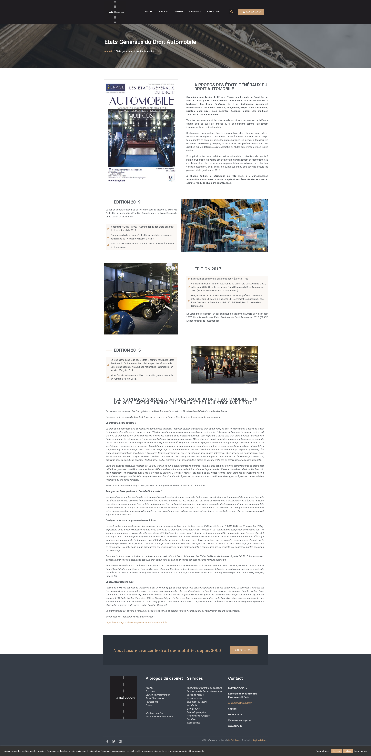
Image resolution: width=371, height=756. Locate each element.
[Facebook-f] (107, 741)
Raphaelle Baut (260, 740)
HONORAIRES (195, 12)
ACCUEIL (149, 12)
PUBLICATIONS (213, 12)
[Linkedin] (120, 741)
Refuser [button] (348, 751)
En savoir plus (360, 751)
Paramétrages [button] (322, 751)
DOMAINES (178, 12)
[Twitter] (114, 741)
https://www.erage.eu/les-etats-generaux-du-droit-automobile (136, 622)
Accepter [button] (337, 751)
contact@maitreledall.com (240, 703)
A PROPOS (163, 12)
